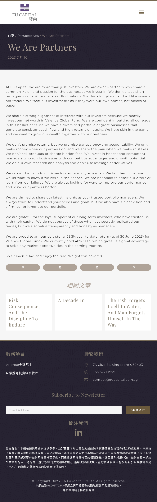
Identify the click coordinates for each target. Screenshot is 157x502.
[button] (141, 12)
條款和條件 (87, 490)
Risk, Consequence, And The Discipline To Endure (24, 312)
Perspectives (28, 36)
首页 (11, 36)
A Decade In (71, 300)
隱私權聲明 (70, 490)
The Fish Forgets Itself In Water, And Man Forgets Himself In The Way (127, 312)
